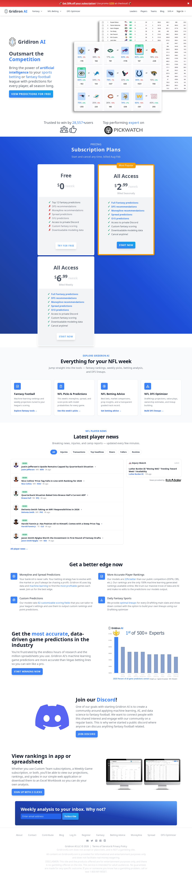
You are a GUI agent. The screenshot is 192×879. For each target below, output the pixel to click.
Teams (154, 11)
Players (144, 11)
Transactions (79, 452)
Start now (126, 245)
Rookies (136, 452)
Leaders (133, 11)
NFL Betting (53, 11)
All (53, 452)
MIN (42, 469)
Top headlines (97, 452)
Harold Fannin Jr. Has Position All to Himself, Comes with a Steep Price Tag (62, 523)
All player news (19, 548)
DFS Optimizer (73, 11)
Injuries (64, 452)
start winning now (27, 671)
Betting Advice (117, 835)
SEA (45, 541)
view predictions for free (31, 94)
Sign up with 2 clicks (28, 792)
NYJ (37, 498)
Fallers (123, 452)
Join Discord (86, 734)
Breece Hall (26, 498)
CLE (42, 526)
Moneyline (136, 835)
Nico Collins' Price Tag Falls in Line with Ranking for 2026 (53, 480)
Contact (32, 835)
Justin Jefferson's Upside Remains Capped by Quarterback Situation (58, 466)
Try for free (66, 245)
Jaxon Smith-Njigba (29, 541)
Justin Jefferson (28, 469)
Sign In (180, 11)
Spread (151, 835)
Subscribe (70, 816)
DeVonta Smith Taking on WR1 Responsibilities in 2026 (51, 509)
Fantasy (35, 11)
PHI (41, 512)
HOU (39, 484)
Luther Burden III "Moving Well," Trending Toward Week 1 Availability (153, 470)
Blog (162, 11)
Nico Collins (26, 484)
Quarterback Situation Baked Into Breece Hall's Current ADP (54, 495)
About (19, 835)
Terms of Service (101, 846)
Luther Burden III (136, 474)
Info (170, 11)
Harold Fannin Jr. (28, 526)
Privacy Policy (120, 846)
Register (86, 835)
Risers (112, 452)
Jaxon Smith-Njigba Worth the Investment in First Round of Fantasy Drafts (62, 537)
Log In (73, 835)
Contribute (48, 835)
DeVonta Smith (27, 512)
